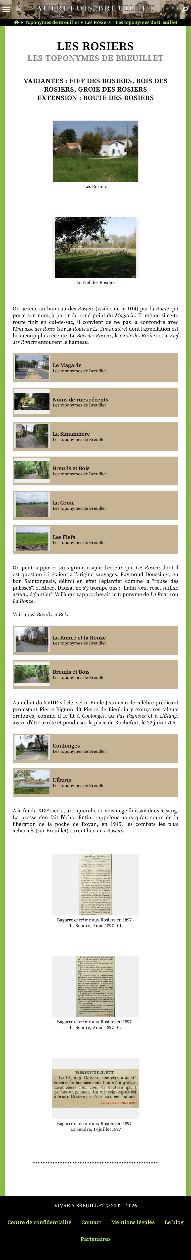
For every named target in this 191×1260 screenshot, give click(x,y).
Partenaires (96, 1239)
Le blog (174, 1222)
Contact (91, 1222)
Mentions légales (133, 1222)
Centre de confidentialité (39, 1222)
